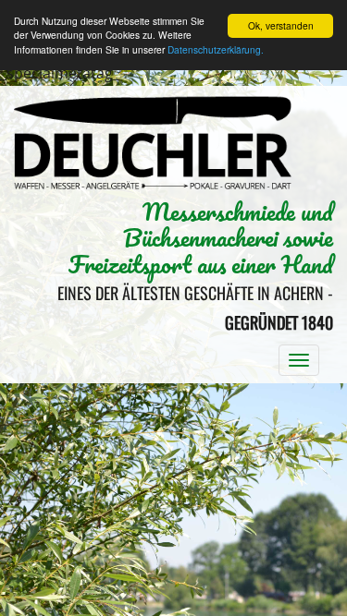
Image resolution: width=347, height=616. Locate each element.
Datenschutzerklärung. (215, 49)
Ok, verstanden (281, 25)
